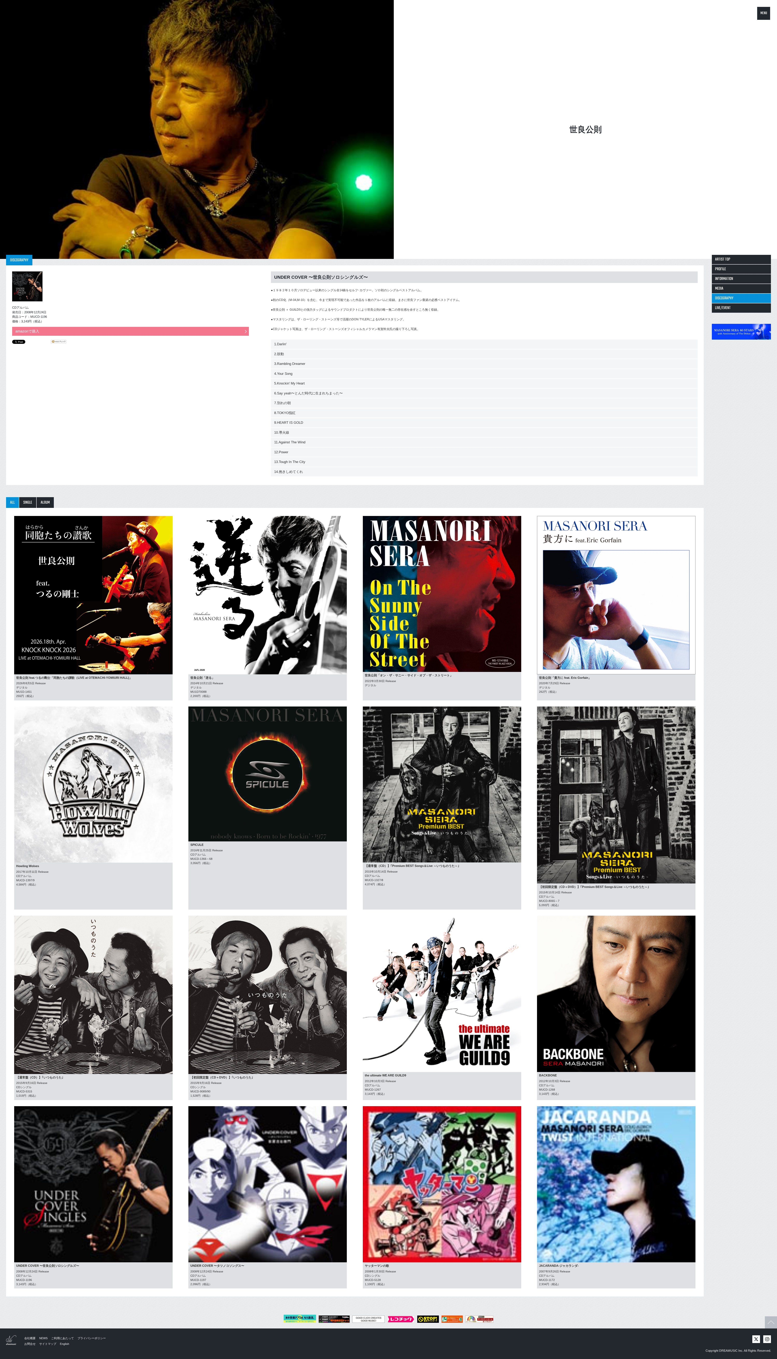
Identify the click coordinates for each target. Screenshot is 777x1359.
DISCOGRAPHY (724, 298)
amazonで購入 (27, 331)
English (64, 1343)
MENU (763, 13)
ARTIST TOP (722, 259)
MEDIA (719, 288)
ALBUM (45, 502)
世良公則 (585, 129)
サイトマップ (47, 1343)
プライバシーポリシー (91, 1338)
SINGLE (27, 502)
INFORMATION (724, 279)
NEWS (43, 1338)
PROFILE (720, 269)
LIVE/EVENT (723, 308)
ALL (12, 502)
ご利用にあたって (62, 1338)
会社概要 (30, 1338)
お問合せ (30, 1343)
